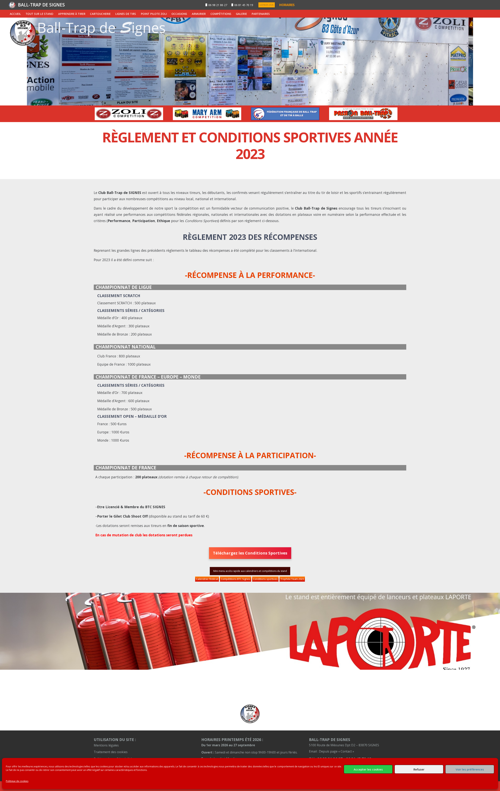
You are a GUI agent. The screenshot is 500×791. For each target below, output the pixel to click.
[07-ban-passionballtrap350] (289, 113)
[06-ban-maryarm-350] (133, 113)
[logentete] (12, 5)
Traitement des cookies (111, 752)
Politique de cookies (17, 781)
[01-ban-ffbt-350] (211, 113)
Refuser (418, 769)
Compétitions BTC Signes (235, 579)
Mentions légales (106, 745)
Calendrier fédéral (207, 579)
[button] (56, 13)
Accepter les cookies (368, 769)
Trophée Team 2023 (292, 579)
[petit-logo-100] (250, 714)
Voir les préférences (470, 769)
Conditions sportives (265, 579)
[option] (133, 113)
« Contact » (346, 751)
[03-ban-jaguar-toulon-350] (367, 113)
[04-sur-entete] (250, 61)
